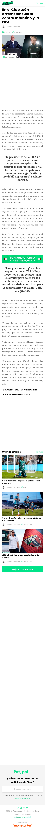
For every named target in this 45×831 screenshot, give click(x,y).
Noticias (7, 32)
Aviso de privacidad (22, 817)
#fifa (17, 390)
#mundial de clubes (21, 394)
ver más (39, 452)
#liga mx (7, 394)
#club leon (8, 390)
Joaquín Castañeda (13, 27)
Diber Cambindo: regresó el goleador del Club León (21, 482)
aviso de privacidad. (22, 798)
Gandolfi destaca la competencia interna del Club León (21, 519)
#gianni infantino (29, 390)
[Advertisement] (22, 83)
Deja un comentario (22, 569)
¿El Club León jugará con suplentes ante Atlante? (20, 556)
